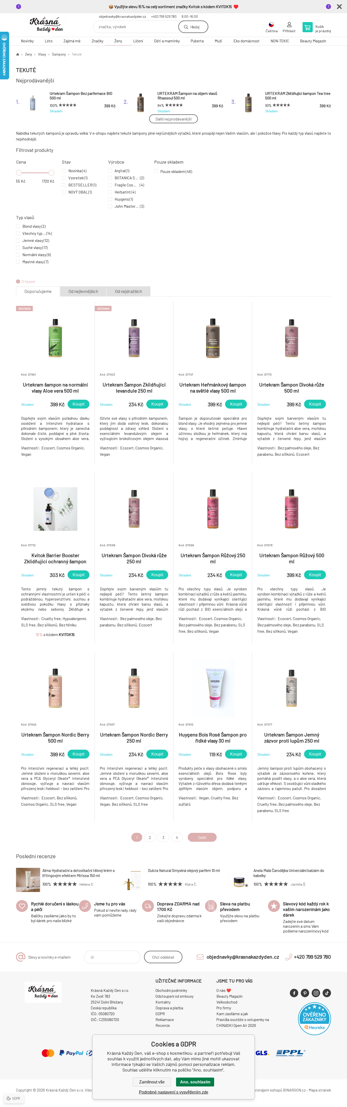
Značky (97, 41)
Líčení (138, 41)
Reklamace (164, 1019)
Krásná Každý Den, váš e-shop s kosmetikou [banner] (46, 25)
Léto (49, 41)
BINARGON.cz (294, 1090)
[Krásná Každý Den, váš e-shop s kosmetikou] (17, 54)
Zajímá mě (72, 41)
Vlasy (42, 54)
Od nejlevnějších (83, 291)
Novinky (27, 41)
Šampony (59, 54)
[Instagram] (316, 993)
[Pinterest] (305, 993)
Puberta (197, 41)
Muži (218, 41)
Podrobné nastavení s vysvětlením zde (173, 1092)
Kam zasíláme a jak (232, 1013)
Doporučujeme (38, 291)
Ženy (118, 41)
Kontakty (163, 1002)
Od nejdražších (128, 291)
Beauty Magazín (313, 41)
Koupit (78, 404)
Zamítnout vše (152, 1082)
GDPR (160, 1013)
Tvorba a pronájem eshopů (260, 1090)
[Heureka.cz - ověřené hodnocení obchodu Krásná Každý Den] (314, 1033)
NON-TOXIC (280, 41)
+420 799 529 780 (164, 16)
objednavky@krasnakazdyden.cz (122, 16)
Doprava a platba (169, 1008)
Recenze (162, 1025)
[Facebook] (294, 993)
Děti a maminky (167, 41)
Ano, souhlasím (195, 1082)
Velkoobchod (226, 1002)
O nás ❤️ (223, 990)
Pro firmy (223, 1008)
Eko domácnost (246, 41)
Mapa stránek (320, 1090)
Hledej (194, 26)
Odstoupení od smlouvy (174, 996)
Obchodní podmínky (171, 990)
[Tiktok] (327, 993)
